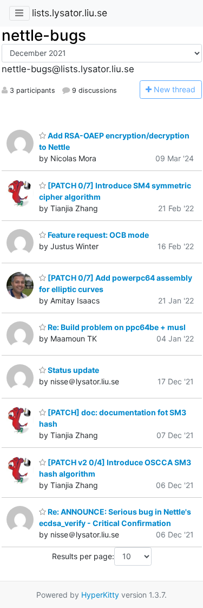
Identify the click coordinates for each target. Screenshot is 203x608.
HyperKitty (100, 594)
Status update (72, 370)
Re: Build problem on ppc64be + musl (116, 327)
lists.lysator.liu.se (69, 12)
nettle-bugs (44, 35)
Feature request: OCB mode (97, 234)
